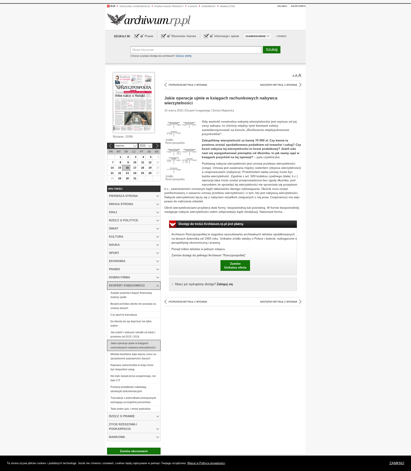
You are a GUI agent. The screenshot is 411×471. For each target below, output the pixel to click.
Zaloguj (282, 6)
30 (127, 178)
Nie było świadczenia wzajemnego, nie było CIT (133, 378)
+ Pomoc (281, 36)
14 (112, 167)
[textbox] (196, 49)
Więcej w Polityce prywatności (206, 463)
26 (150, 173)
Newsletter (227, 6)
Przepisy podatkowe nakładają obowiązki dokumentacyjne (128, 389)
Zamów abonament (134, 451)
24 (134, 173)
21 (112, 173)
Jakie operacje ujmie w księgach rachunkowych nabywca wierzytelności (133, 345)
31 (134, 178)
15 (119, 167)
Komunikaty (209, 6)
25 (142, 173)
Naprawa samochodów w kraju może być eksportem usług (131, 367)
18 (142, 167)
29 (119, 178)
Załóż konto (298, 6)
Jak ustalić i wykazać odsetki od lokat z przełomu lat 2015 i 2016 (132, 334)
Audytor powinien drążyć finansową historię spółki (131, 295)
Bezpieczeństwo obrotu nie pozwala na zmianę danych (133, 306)
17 (134, 167)
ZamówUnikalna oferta (235, 265)
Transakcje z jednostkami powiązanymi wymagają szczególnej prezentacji (133, 400)
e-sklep (192, 6)
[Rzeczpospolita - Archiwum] (148, 19)
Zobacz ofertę (184, 55)
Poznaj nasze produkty (169, 6)
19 (150, 167)
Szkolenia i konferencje (134, 6)
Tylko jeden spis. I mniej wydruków (130, 408)
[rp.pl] (111, 5)
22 (119, 173)
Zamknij (396, 463)
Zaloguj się (204, 284)
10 (134, 162)
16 (127, 167)
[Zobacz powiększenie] (181, 129)
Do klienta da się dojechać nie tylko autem (131, 323)
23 (127, 173)
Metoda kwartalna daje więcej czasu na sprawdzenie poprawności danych (133, 356)
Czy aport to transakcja (123, 314)
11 (142, 162)
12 (150, 162)
